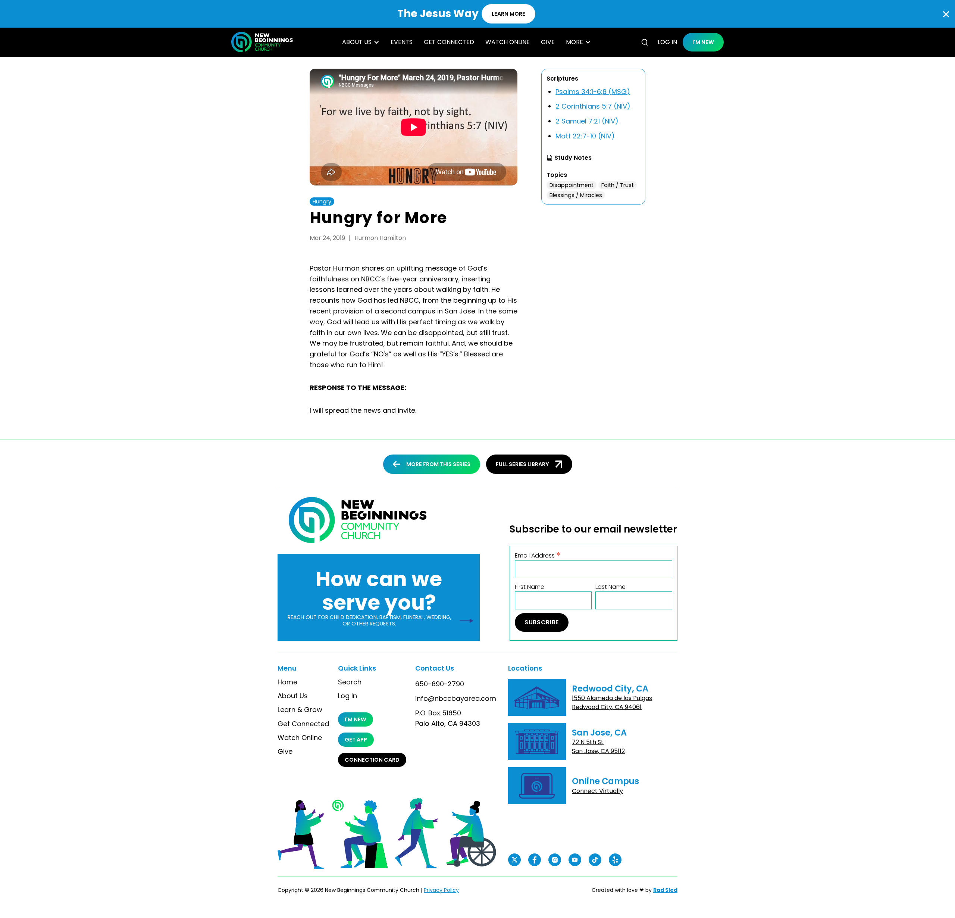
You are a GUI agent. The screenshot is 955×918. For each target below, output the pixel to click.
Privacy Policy (441, 890)
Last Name (610, 587)
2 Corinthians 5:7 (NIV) (592, 106)
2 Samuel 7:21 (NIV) (587, 121)
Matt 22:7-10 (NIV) (585, 136)
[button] (360, 42)
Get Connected (449, 42)
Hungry (322, 201)
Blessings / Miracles (575, 195)
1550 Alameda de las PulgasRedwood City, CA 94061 (612, 702)
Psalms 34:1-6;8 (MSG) (592, 91)
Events (402, 42)
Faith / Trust (617, 185)
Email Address (538, 555)
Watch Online (507, 42)
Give (548, 42)
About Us (293, 696)
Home (287, 682)
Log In (347, 696)
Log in (667, 42)
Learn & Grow (300, 709)
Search (349, 682)
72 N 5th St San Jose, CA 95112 (598, 746)
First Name (529, 587)
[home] (262, 42)
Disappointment (571, 185)
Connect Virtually (597, 791)
